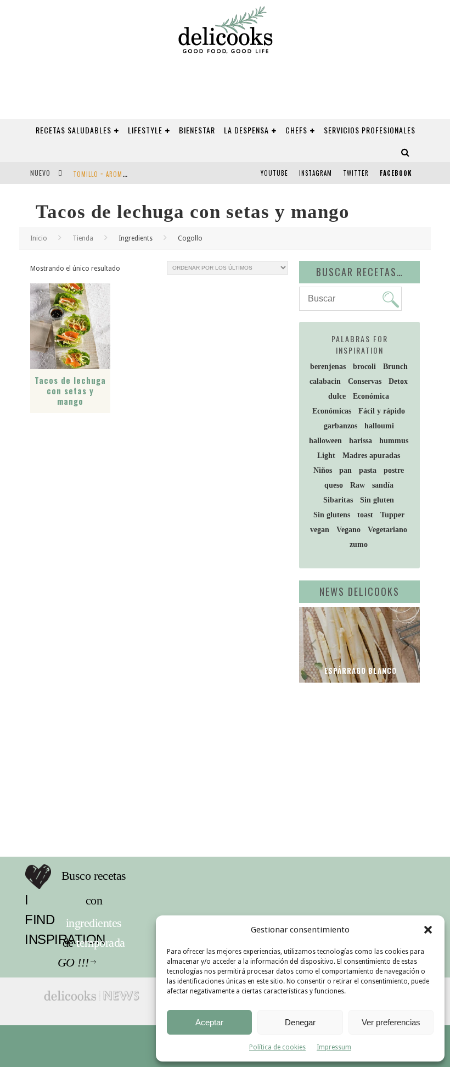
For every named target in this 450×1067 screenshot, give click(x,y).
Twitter (356, 173)
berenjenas (328, 366)
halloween (325, 441)
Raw (357, 485)
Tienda (82, 238)
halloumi (379, 426)
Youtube (274, 173)
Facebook (396, 173)
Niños (322, 470)
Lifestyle (145, 130)
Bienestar (197, 130)
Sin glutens (331, 515)
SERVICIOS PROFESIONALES (369, 130)
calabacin (325, 381)
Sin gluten (377, 500)
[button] (428, 929)
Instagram (315, 173)
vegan (319, 530)
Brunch (395, 366)
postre (394, 470)
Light (326, 455)
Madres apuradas (371, 455)
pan (345, 470)
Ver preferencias (391, 1022)
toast (365, 515)
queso (333, 485)
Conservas (364, 381)
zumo (359, 544)
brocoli (364, 366)
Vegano (348, 530)
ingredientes (118, 900)
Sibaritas (338, 500)
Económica (371, 396)
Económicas (331, 411)
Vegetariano (387, 530)
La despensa (246, 130)
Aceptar (209, 1022)
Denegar (300, 1022)
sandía (382, 485)
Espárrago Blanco (359, 670)
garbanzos (340, 426)
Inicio (38, 238)
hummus (393, 441)
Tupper (392, 515)
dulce (337, 396)
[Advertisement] (374, 762)
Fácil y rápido (381, 411)
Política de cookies (277, 1047)
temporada (115, 923)
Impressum (334, 1047)
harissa (360, 441)
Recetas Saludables (73, 130)
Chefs (296, 130)
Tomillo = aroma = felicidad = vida (127, 174)
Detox (398, 381)
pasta (367, 470)
